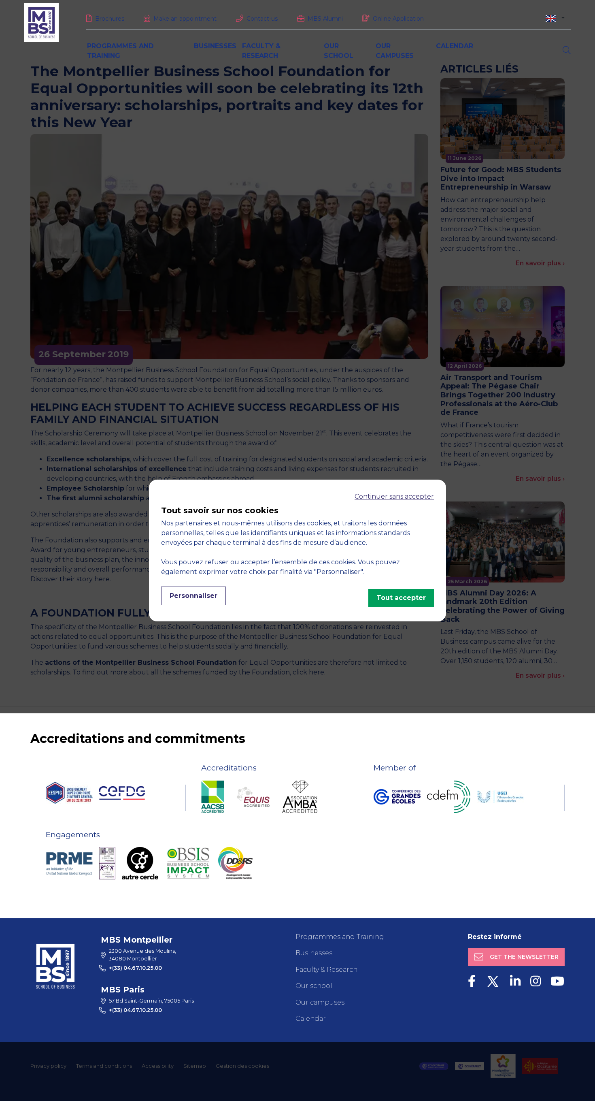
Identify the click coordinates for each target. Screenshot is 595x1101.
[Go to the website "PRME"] (69, 863)
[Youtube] (557, 981)
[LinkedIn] (515, 981)
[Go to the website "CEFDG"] (122, 793)
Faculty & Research (326, 969)
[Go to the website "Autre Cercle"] (140, 863)
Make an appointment (185, 18)
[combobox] (555, 18)
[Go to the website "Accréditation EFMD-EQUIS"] (253, 797)
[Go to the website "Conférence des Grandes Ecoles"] (397, 796)
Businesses (215, 46)
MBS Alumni (325, 18)
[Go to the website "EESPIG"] (69, 793)
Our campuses (319, 1002)
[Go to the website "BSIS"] (188, 863)
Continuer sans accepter (394, 496)
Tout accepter (401, 598)
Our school (313, 986)
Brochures (109, 18)
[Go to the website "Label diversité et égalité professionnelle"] (107, 863)
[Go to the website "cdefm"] (448, 797)
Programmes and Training (339, 937)
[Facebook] (472, 981)
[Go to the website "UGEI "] (500, 796)
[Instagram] (535, 981)
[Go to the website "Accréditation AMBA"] (299, 797)
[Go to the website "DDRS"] (235, 863)
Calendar (454, 46)
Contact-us (262, 18)
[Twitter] (492, 981)
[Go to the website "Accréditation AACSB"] (212, 797)
